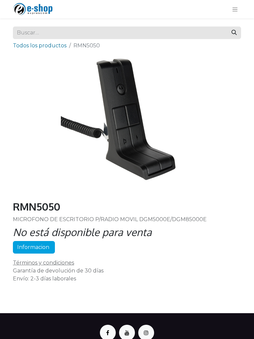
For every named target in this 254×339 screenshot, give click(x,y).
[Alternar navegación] (235, 9)
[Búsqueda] (234, 32)
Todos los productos (39, 45)
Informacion (34, 247)
